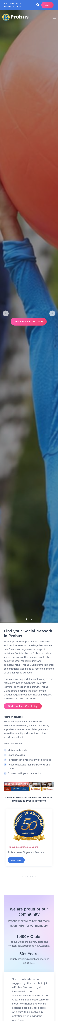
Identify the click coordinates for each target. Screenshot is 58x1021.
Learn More (16, 860)
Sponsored (14, 846)
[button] (6, 313)
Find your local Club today (28, 321)
